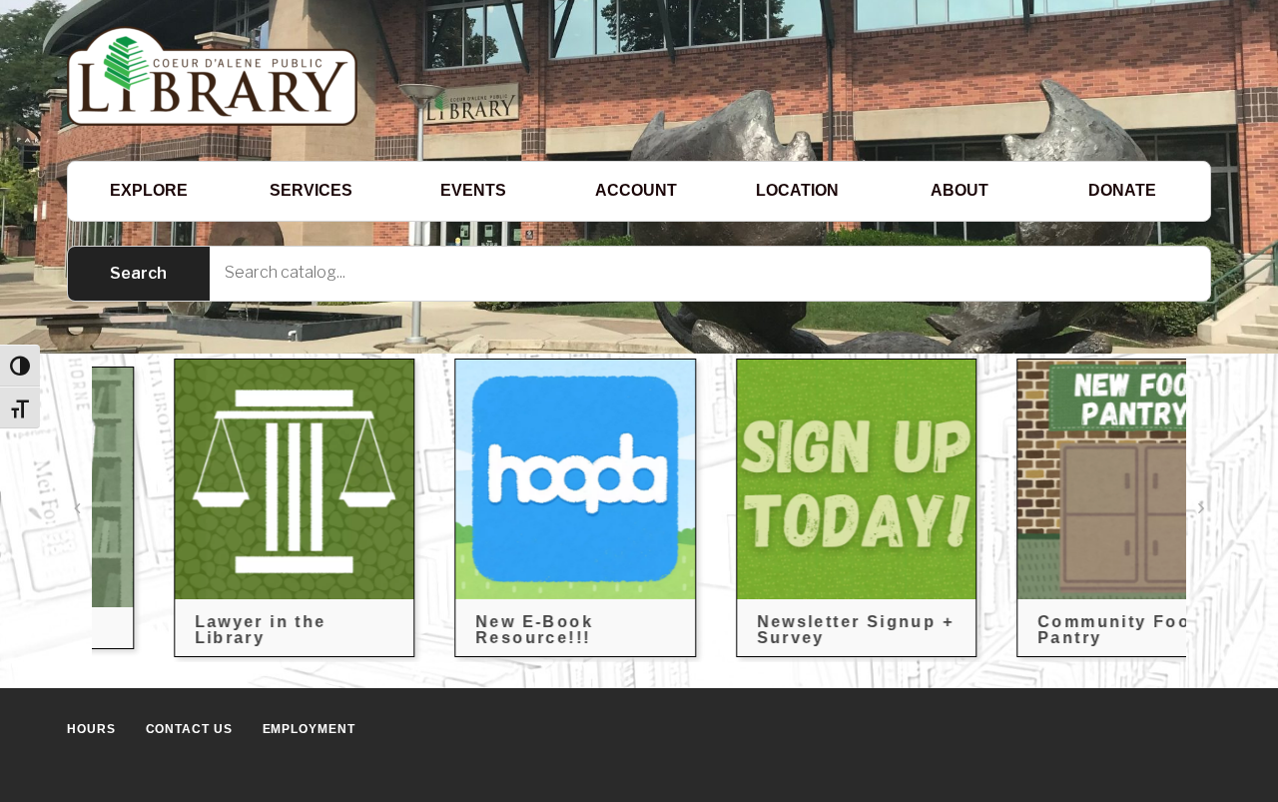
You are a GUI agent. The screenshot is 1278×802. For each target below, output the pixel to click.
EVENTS (473, 190)
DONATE (1122, 190)
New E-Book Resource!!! (474, 629)
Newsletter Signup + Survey (795, 629)
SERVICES (311, 190)
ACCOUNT (636, 190)
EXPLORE (149, 190)
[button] (77, 508)
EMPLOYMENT (309, 729)
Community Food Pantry (1060, 629)
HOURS (91, 729)
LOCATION (797, 190)
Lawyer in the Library (200, 629)
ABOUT (959, 190)
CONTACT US (189, 729)
